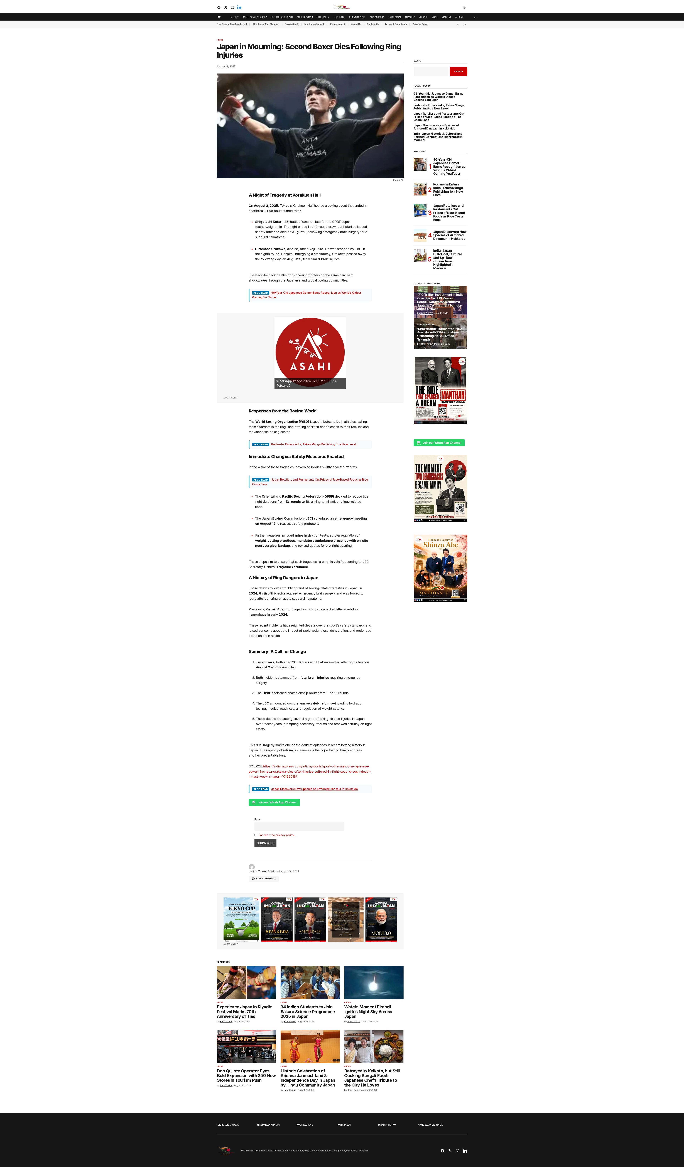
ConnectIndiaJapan (321, 1150)
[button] (464, 7)
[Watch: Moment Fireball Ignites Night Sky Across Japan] (374, 982)
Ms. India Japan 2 (314, 24)
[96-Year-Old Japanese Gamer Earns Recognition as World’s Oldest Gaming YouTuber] (420, 164)
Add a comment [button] (266, 878)
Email (257, 819)
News (221, 40)
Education (344, 1125)
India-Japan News (228, 1125)
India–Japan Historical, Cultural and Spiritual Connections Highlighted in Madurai (438, 137)
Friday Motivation (268, 1125)
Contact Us (373, 24)
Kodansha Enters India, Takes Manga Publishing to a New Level (313, 444)
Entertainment (426, 325)
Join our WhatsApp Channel (277, 802)
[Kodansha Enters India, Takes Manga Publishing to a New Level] (420, 189)
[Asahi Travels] (310, 353)
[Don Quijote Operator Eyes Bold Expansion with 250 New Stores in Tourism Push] (246, 1046)
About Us (356, 24)
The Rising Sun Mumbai (265, 24)
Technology (305, 1125)
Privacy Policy (421, 24)
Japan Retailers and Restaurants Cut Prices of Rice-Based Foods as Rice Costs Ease (439, 117)
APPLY (440, 420)
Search (418, 61)
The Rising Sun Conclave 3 (232, 24)
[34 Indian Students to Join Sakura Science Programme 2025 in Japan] (310, 982)
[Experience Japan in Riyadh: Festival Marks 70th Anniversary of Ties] (246, 982)
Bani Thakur (426, 313)
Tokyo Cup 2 (292, 24)
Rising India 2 (337, 24)
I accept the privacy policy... (277, 835)
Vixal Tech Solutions (358, 1150)
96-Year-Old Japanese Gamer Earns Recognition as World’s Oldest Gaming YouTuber (438, 97)
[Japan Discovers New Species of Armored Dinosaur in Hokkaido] (420, 235)
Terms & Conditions (396, 24)
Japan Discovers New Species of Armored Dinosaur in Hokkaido (314, 789)
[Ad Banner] (310, 919)
